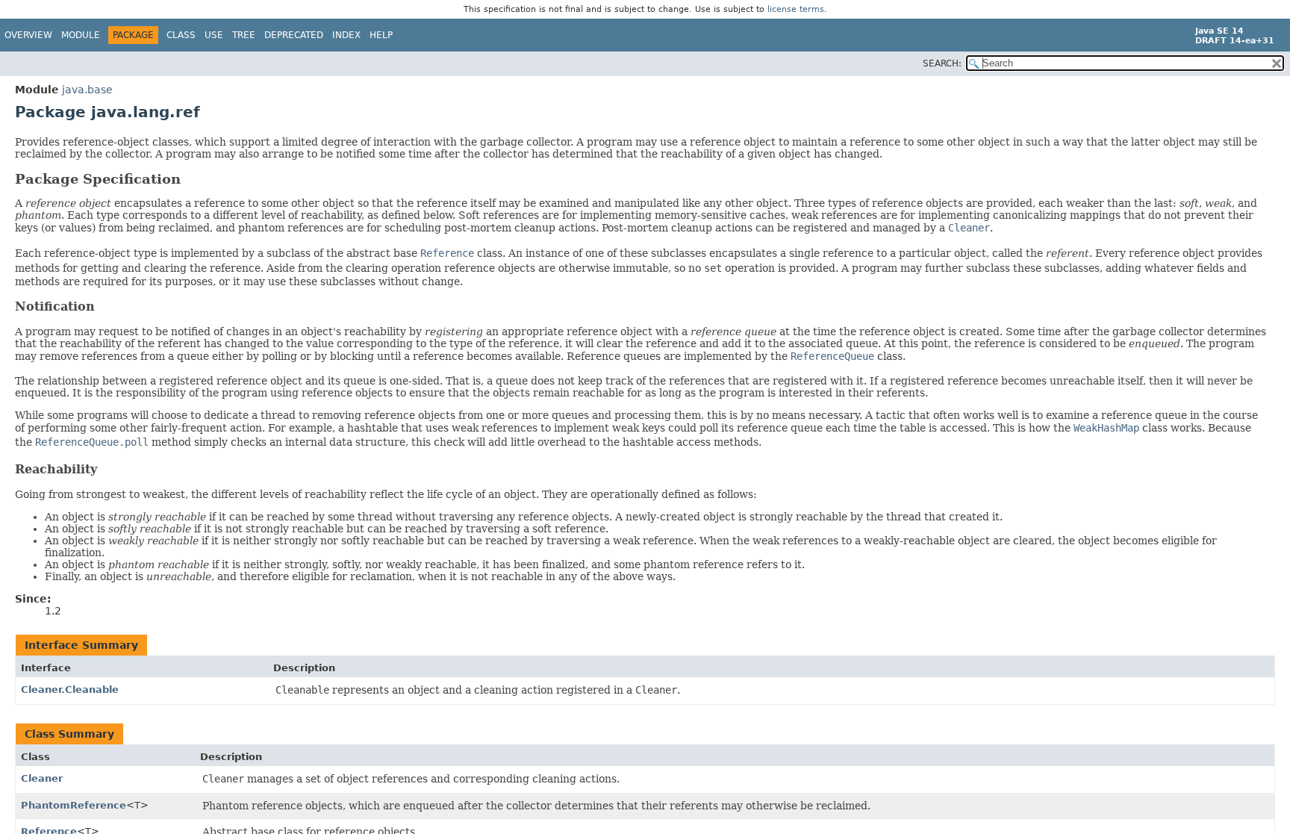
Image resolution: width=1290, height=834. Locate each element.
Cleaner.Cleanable (70, 689)
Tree (243, 35)
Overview (28, 35)
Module (80, 35)
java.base (87, 90)
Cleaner (42, 778)
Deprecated (293, 35)
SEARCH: (942, 63)
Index (346, 35)
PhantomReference (73, 805)
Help (381, 35)
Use (214, 35)
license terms (795, 9)
